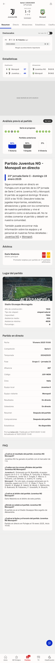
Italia (49, 381)
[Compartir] (50, 3)
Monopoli (27, 236)
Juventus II (46, 387)
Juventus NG (12, 236)
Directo (16, 25)
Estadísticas (40, 25)
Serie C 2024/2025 (27, 3)
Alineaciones (27, 25)
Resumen (6, 25)
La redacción (13, 432)
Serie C (48, 349)
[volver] (4, 3)
